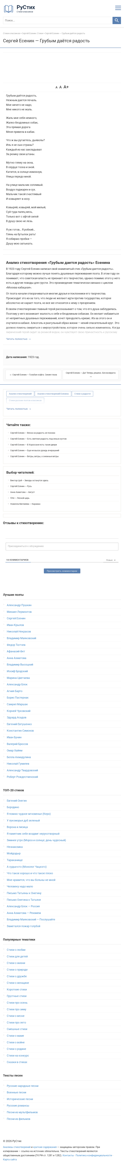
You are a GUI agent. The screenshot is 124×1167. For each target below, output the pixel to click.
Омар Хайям (14, 750)
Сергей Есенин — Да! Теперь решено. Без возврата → (91, 375)
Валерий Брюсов (17, 744)
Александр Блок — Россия (23, 906)
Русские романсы (18, 1105)
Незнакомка (15, 846)
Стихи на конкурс (18, 1055)
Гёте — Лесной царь (19, 498)
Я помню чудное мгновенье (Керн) (29, 813)
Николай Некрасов (19, 631)
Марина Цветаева (18, 677)
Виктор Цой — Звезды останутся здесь (29, 480)
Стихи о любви (16, 949)
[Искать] (117, 20)
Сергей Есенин (16, 618)
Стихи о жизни (16, 963)
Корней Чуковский (18, 710)
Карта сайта (10, 1159)
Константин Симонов (20, 730)
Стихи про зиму (16, 1009)
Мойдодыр (14, 853)
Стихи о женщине (18, 982)
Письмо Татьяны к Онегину (24, 893)
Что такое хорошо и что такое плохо (30, 873)
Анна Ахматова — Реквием (24, 913)
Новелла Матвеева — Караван (25, 504)
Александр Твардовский (22, 770)
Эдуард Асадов (16, 717)
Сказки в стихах (17, 1062)
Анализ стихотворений (20, 394)
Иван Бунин (14, 737)
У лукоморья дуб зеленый (23, 820)
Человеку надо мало (20, 886)
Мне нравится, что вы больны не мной (31, 879)
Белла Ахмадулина (19, 757)
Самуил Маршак (17, 704)
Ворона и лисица (17, 827)
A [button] (56, 87)
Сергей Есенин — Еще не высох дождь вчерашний (34, 450)
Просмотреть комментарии (62, 571)
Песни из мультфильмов (22, 1112)
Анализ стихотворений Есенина (53, 394)
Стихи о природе (17, 969)
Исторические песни (20, 1099)
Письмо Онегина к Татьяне (24, 899)
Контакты (68, 1155)
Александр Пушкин (19, 605)
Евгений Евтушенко (19, 724)
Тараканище (15, 860)
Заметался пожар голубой (23, 926)
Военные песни (16, 1092)
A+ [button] (66, 86)
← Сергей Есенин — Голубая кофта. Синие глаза (33, 374)
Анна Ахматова (16, 658)
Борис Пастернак (18, 697)
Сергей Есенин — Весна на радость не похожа (32, 433)
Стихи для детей (17, 956)
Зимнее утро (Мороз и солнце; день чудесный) (36, 840)
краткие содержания (45, 1147)
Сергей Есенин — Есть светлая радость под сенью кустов (38, 439)
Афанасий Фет (16, 651)
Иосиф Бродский (17, 671)
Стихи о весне (15, 1015)
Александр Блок (17, 684)
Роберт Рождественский (22, 776)
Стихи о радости (82, 394)
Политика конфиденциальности (94, 1155)
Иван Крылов (15, 625)
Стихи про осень (17, 1002)
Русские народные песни (22, 1085)
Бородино (13, 807)
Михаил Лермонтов (19, 611)
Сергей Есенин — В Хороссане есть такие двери (33, 444)
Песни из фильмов (18, 1118)
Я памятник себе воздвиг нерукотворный (33, 833)
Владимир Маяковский (21, 638)
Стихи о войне (16, 1042)
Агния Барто (14, 691)
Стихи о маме (15, 1035)
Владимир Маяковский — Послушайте (31, 919)
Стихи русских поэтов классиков (25, 400)
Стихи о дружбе (17, 976)
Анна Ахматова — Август (22, 492)
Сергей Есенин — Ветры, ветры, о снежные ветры (34, 456)
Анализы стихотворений (17, 1147)
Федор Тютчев (16, 644)
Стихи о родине (16, 1048)
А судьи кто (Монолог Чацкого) (27, 866)
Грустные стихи (16, 996)
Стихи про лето (16, 1022)
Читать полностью (16, 339)
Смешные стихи (17, 1029)
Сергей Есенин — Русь (21, 486)
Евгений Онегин (17, 800)
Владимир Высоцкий (20, 664)
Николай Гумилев (18, 763)
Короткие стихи (17, 989)
